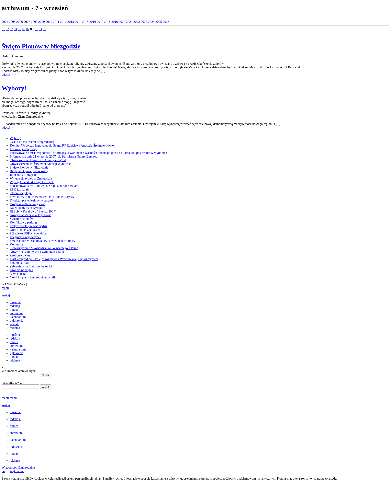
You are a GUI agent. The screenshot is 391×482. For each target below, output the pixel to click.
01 (3, 29)
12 (44, 29)
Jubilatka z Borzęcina (23, 174)
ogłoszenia (16, 320)
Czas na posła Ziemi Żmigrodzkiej (32, 142)
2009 (41, 21)
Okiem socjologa (21, 193)
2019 (114, 21)
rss (3, 471)
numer (14, 309)
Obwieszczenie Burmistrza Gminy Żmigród (38, 160)
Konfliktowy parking (23, 222)
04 (15, 29)
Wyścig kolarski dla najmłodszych (32, 182)
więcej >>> (9, 74)
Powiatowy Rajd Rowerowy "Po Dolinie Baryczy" (43, 196)
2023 (144, 21)
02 (7, 29)
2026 (166, 21)
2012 (63, 21)
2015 (85, 21)
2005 (12, 21)
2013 (70, 21)
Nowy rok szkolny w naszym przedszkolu (37, 251)
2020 (122, 21)
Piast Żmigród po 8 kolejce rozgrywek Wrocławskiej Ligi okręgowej (54, 259)
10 (36, 29)
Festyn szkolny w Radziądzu (28, 226)
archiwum (16, 313)
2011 (56, 21)
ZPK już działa (19, 189)
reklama (15, 328)
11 (40, 29)
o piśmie (15, 302)
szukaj (6, 295)
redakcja (15, 306)
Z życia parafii (19, 273)
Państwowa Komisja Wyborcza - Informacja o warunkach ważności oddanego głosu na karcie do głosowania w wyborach (88, 152)
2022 (136, 21)
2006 (19, 21)
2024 (151, 21)
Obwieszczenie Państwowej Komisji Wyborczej (40, 163)
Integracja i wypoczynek (25, 237)
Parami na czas (19, 262)
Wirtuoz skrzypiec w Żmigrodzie (31, 178)
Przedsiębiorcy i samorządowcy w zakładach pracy (42, 240)
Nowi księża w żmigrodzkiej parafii (33, 277)
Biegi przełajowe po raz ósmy (29, 171)
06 (23, 29)
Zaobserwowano (20, 255)
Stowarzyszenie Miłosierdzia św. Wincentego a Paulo (44, 248)
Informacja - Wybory (23, 149)
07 (27, 29)
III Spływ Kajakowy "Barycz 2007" (33, 211)
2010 (49, 21)
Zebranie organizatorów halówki (31, 266)
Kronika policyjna (21, 270)
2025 (158, 21)
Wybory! (14, 88)
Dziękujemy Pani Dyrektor (27, 207)
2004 (5, 21)
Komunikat (17, 244)
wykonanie (17, 471)
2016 (92, 21)
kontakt (14, 324)
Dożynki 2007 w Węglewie (27, 204)
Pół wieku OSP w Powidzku (28, 233)
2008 (34, 21)
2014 (78, 21)
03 (11, 29)
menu (5, 288)
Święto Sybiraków (22, 218)
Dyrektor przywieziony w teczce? (31, 200)
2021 (129, 21)
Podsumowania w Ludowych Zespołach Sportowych (44, 185)
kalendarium (18, 317)
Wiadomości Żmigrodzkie (18, 467)
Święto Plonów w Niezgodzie (41, 46)
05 (19, 29)
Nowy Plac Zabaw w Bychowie (30, 215)
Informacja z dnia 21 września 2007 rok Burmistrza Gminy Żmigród (54, 156)
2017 (100, 21)
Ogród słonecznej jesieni (25, 229)
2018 (107, 21)
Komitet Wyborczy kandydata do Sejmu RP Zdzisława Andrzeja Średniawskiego (62, 145)
